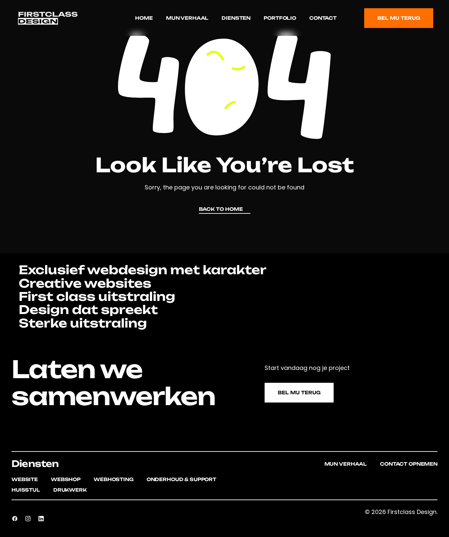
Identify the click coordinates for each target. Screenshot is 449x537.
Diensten (236, 18)
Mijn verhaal (187, 18)
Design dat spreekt (87, 309)
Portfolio (280, 18)
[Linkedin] (41, 518)
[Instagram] (28, 518)
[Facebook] (15, 518)
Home (144, 18)
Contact (323, 18)
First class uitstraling (95, 296)
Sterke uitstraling (81, 323)
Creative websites (83, 283)
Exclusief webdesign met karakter (141, 269)
